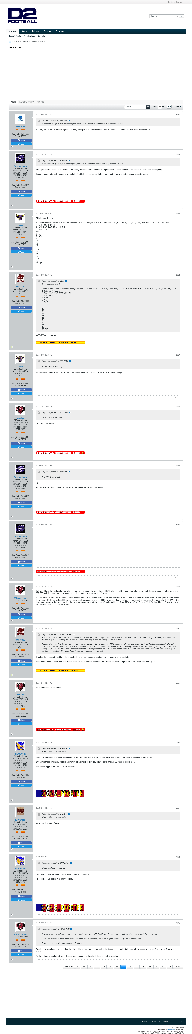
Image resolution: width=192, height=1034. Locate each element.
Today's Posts (15, 36)
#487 (178, 466)
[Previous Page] (168, 106)
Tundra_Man (20, 166)
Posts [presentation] (13, 102)
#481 (178, 115)
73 (170, 967)
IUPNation (20, 820)
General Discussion (38, 42)
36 (143, 967)
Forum (16, 42)
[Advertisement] (96, 74)
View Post (69, 120)
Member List (29, 36)
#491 (178, 683)
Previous (69, 967)
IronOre (20, 418)
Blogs (24, 31)
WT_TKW (20, 286)
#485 (178, 355)
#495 (178, 923)
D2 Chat (60, 31)
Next (178, 967)
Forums (12, 31)
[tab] (13, 102)
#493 (178, 808)
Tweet (22, 144)
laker (20, 225)
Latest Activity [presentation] (27, 102)
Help (144, 1021)
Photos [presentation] (40, 102)
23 (84, 967)
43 (163, 967)
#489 (178, 587)
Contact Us (155, 1021)
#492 (178, 742)
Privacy (167, 1021)
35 (137, 967)
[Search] (181, 16)
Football (25, 42)
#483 (178, 214)
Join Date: (16, 134)
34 (130, 967)
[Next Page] (170, 106)
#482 (178, 155)
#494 (178, 857)
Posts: (17, 136)
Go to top (178, 1021)
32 (117, 967)
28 (90, 967)
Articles (35, 31)
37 (150, 967)
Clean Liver (20, 126)
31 (110, 967)
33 (123, 967)
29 (97, 967)
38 (156, 967)
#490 (178, 629)
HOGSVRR (20, 754)
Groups (47, 31)
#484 (178, 275)
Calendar (41, 36)
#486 (178, 407)
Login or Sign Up (175, 2)
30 (104, 967)
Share (22, 140)
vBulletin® (171, 1029)
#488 (178, 525)
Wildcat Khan (20, 598)
